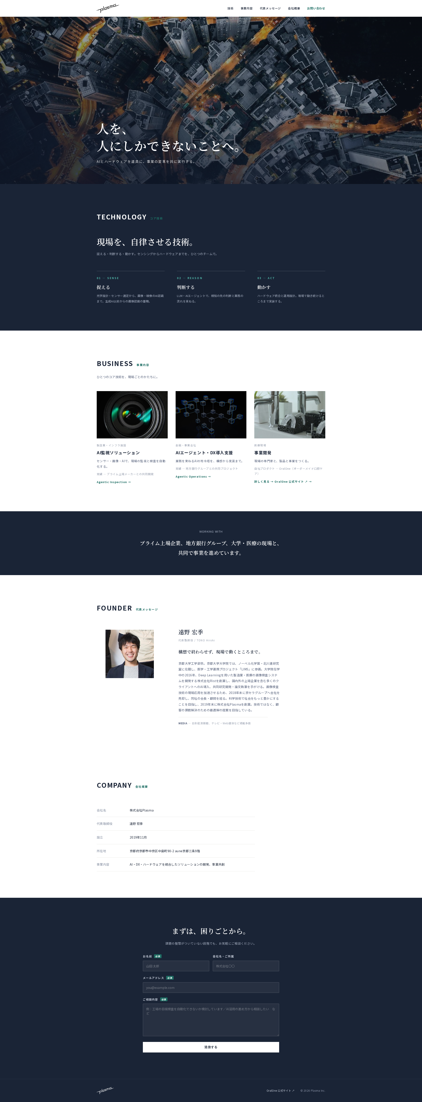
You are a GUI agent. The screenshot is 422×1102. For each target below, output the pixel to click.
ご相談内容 (154, 999)
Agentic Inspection (112, 482)
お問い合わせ (316, 8)
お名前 (151, 956)
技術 (230, 8)
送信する (211, 1047)
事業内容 (247, 8)
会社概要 (294, 8)
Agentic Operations (191, 476)
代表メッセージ (270, 8)
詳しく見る (262, 481)
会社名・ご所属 (223, 956)
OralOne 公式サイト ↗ (291, 481)
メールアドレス (157, 978)
